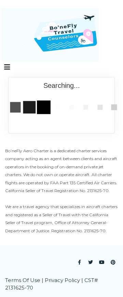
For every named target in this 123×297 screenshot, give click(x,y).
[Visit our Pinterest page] (113, 262)
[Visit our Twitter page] (90, 262)
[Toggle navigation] (7, 68)
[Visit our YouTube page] (102, 262)
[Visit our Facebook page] (79, 262)
